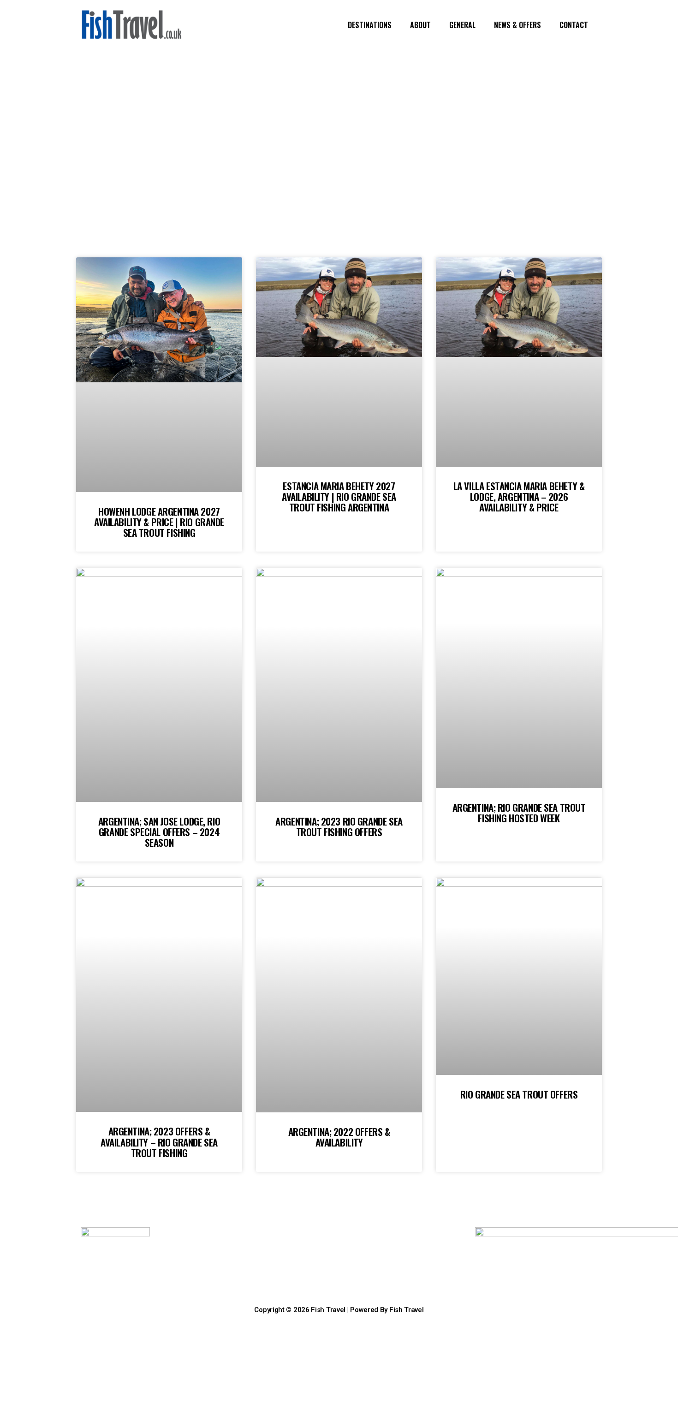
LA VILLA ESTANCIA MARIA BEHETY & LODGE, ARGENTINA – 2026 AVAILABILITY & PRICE (519, 496)
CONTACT (573, 24)
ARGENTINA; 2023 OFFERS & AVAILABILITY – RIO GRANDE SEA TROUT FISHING (159, 1141)
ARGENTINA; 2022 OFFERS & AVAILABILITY (339, 1136)
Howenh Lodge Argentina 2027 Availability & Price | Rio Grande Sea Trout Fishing (159, 522)
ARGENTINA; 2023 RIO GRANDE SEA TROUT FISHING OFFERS (338, 826)
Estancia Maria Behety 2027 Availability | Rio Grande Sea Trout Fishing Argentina (339, 496)
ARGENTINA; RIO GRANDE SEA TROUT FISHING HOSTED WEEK (519, 812)
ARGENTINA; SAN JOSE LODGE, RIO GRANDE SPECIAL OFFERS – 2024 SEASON (159, 832)
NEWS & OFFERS (517, 24)
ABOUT (420, 24)
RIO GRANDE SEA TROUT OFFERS (519, 1094)
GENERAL (462, 24)
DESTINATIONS (370, 24)
